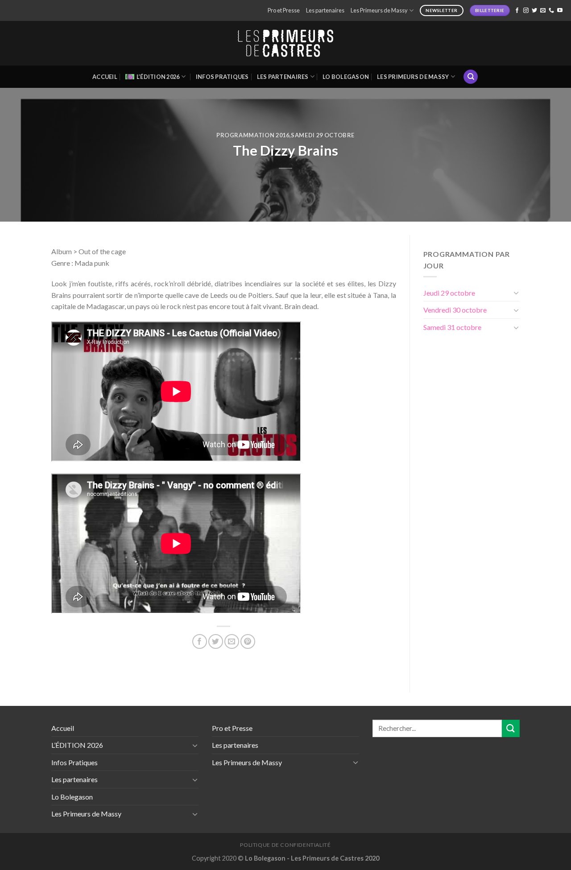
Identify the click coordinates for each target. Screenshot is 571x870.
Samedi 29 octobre (323, 135)
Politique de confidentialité (285, 844)
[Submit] (511, 728)
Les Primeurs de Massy (379, 10)
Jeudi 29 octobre (449, 293)
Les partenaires (325, 10)
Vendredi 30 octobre (455, 309)
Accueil (104, 76)
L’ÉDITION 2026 (158, 76)
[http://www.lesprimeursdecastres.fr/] (285, 43)
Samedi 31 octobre (452, 327)
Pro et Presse (284, 10)
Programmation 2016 (253, 135)
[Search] (470, 77)
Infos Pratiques (222, 76)
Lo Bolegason (346, 76)
